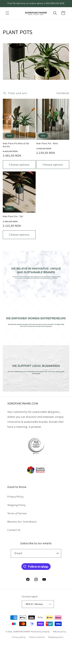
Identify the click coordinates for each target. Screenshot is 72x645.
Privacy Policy (15, 496)
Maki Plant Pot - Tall (13, 216)
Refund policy (59, 631)
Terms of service (37, 637)
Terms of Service (17, 513)
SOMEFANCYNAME (21, 631)
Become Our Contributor (22, 521)
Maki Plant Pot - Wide (47, 143)
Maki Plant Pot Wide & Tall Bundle (16, 145)
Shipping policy (56, 637)
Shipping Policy (16, 505)
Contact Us (13, 530)
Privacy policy (19, 637)
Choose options (19, 164)
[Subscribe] (57, 553)
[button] (7, 13)
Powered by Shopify (40, 631)
